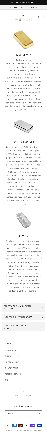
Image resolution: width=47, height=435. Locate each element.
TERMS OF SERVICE (13, 374)
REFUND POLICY (12, 356)
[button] (3, 17)
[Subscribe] (39, 413)
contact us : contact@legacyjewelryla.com (29, 430)
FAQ (6, 380)
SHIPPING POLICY (12, 362)
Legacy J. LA (14, 430)
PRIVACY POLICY (12, 368)
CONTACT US (10, 350)
